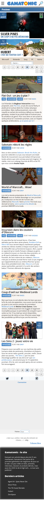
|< (4, 67)
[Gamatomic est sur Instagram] (36, 378)
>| (41, 71)
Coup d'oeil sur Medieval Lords (20, 292)
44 (27, 67)
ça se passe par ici (26, 121)
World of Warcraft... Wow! (17, 187)
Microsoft (5, 59)
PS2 (3, 99)
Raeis (34, 99)
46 (36, 67)
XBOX (20, 99)
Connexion (22, 382)
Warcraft (15, 202)
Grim (22, 148)
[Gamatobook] (22, 378)
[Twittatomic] (7, 378)
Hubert (10, 491)
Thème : (18, 432)
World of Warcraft (33, 195)
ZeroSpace (12, 494)
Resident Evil (34, 242)
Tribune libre (35, 443)
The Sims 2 (19, 355)
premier (27, 202)
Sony (25, 59)
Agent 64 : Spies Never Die (17, 481)
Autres (39, 59)
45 (32, 67)
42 (17, 67)
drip (22, 191)
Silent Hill (5, 244)
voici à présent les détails (24, 204)
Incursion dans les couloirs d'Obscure (17, 231)
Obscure (36, 257)
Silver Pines (12, 485)
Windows (11, 99)
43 (22, 67)
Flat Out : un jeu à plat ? (15, 95)
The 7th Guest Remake (16, 488)
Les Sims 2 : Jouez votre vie (17, 341)
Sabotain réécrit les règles (17, 144)
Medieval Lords (7, 306)
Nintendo (16, 59)
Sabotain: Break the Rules (27, 152)
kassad (35, 235)
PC (32, 59)
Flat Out (17, 106)
